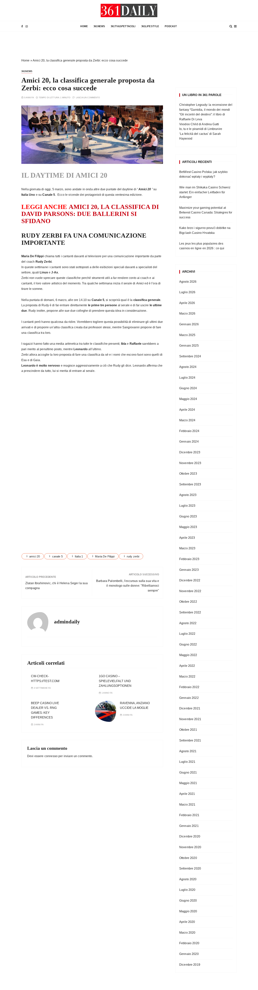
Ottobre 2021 (188, 729)
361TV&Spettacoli (123, 26)
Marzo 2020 (187, 932)
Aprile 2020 (187, 921)
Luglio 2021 (187, 761)
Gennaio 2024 (189, 441)
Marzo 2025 (187, 335)
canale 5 (57, 556)
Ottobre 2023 (188, 473)
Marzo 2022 (187, 676)
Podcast (171, 26)
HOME (84, 26)
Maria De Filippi (104, 556)
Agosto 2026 (188, 281)
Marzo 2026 (187, 313)
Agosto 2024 (188, 366)
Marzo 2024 (187, 420)
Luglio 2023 (187, 505)
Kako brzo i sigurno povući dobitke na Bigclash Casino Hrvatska (205, 230)
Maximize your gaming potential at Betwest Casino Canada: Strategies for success (205, 212)
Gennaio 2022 (189, 697)
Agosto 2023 (188, 495)
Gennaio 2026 (189, 324)
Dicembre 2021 (189, 708)
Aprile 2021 (187, 793)
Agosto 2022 (188, 623)
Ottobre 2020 (188, 858)
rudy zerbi (133, 556)
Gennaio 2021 (189, 825)
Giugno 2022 (188, 644)
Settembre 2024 (190, 356)
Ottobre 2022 (188, 601)
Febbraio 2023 (189, 559)
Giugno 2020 (188, 900)
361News (99, 26)
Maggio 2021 (188, 783)
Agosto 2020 (188, 879)
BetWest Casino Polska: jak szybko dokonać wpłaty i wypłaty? (203, 174)
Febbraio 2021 (189, 815)
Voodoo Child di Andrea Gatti (199, 124)
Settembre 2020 (190, 868)
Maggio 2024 (188, 399)
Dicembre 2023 (189, 452)
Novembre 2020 (190, 847)
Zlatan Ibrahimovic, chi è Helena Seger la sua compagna (56, 586)
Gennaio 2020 (189, 953)
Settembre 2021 (190, 740)
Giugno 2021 (188, 772)
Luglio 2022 (187, 633)
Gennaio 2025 (189, 345)
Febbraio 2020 (189, 943)
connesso (51, 756)
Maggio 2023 (188, 527)
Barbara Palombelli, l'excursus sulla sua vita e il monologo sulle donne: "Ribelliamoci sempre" (127, 585)
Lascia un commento (88, 98)
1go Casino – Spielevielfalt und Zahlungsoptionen (115, 681)
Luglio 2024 (187, 377)
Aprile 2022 (187, 665)
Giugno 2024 (188, 388)
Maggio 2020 (188, 911)
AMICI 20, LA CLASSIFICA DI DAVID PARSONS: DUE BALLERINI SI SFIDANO (90, 213)
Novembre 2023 (190, 463)
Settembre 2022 (190, 612)
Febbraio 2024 (189, 431)
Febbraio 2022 (189, 687)
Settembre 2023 (190, 484)
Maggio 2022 (188, 655)
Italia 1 (79, 556)
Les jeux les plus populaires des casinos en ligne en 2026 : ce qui (201, 246)
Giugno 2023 (188, 516)
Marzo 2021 (187, 804)
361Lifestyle (150, 26)
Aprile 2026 (187, 303)
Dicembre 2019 (189, 964)
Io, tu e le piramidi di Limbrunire (200, 128)
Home (25, 60)
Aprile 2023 (187, 537)
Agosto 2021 (188, 751)
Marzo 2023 (187, 548)
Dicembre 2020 (189, 836)
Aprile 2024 (187, 409)
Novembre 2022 (190, 591)
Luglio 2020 (187, 889)
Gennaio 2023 (189, 569)
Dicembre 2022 (189, 580)
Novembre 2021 (190, 719)
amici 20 (34, 556)
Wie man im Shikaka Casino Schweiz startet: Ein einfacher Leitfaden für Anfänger (204, 192)
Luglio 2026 (187, 292)
